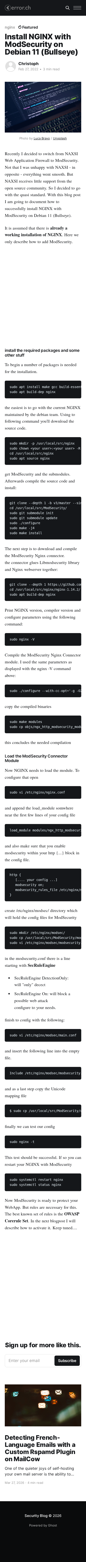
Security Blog (36, 1515)
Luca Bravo (42, 138)
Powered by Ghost (43, 1525)
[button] (77, 8)
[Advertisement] (43, 295)
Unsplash (60, 138)
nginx (10, 27)
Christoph (28, 63)
